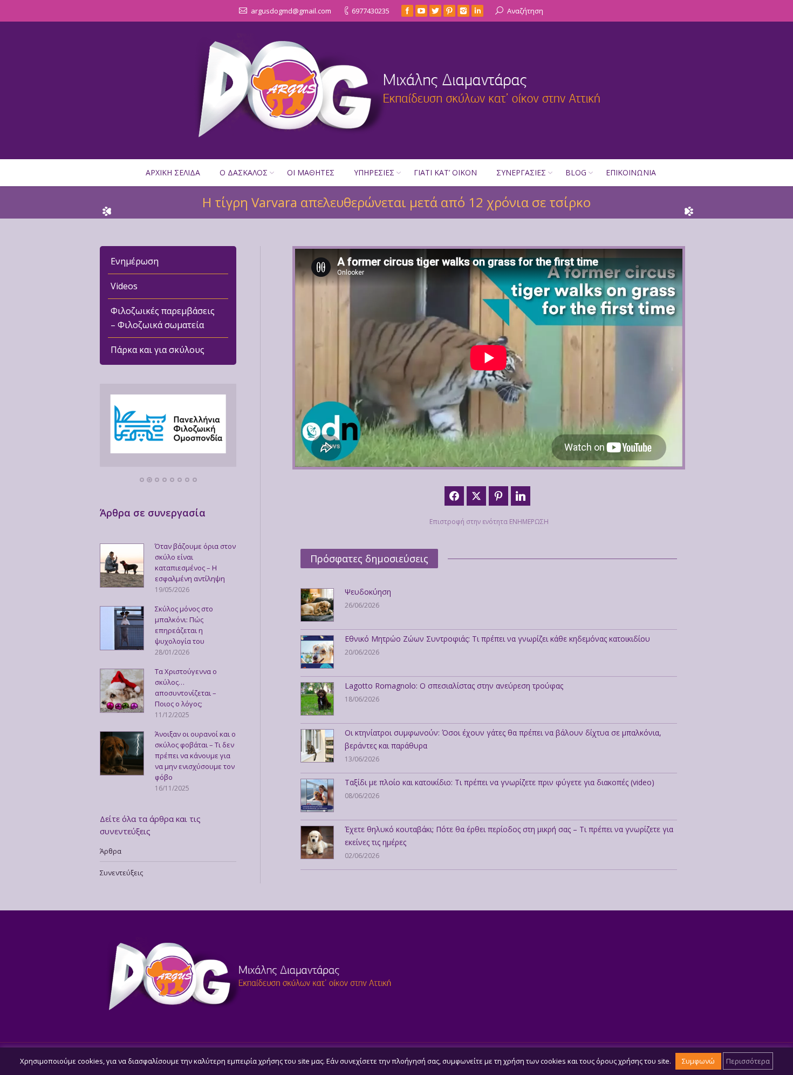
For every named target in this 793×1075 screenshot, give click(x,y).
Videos (124, 286)
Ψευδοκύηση (368, 592)
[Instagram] (463, 11)
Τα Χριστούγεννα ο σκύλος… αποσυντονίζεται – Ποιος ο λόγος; (186, 687)
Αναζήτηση (525, 11)
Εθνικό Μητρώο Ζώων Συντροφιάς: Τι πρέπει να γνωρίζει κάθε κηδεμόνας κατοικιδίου (497, 639)
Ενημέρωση (135, 261)
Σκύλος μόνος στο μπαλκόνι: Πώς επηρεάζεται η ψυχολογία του (184, 625)
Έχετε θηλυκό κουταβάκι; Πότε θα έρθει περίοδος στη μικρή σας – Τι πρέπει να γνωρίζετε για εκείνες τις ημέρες (509, 835)
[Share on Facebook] (454, 496)
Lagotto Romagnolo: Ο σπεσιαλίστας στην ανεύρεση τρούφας (454, 686)
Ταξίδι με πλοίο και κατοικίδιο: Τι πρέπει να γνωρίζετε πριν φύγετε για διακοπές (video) (499, 782)
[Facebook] (407, 11)
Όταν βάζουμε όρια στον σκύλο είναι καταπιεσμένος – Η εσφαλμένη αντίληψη (195, 562)
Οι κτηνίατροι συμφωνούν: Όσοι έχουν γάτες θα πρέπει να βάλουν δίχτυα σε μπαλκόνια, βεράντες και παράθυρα (503, 739)
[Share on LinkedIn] (520, 496)
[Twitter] (435, 11)
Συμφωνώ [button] (698, 1061)
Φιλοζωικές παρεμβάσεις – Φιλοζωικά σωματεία (163, 318)
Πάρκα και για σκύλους (157, 350)
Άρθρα (110, 851)
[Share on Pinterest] (498, 496)
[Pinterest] (449, 11)
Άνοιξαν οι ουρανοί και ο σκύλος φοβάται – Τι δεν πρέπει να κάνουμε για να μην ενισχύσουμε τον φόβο (195, 755)
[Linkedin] (477, 11)
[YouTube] (421, 11)
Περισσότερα (748, 1061)
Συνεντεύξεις (121, 872)
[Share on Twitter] (476, 496)
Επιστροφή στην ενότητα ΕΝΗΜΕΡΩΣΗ (489, 521)
